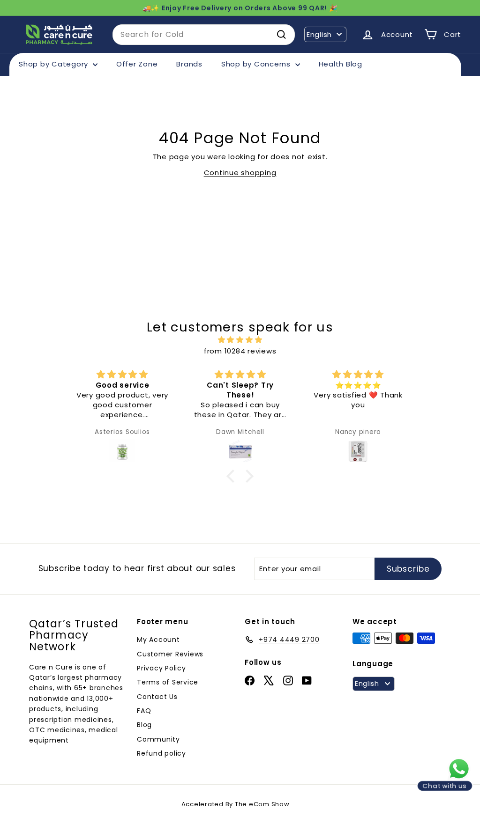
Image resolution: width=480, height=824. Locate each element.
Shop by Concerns (257, 64)
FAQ (144, 710)
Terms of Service (167, 682)
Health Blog (340, 64)
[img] (240, 340)
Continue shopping (240, 172)
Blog (144, 724)
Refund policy (161, 753)
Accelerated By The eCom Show (235, 804)
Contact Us (157, 696)
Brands (189, 64)
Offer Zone (137, 64)
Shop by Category (54, 64)
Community (158, 739)
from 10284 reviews (240, 351)
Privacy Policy (161, 668)
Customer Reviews (170, 654)
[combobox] (203, 34)
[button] (233, 475)
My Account (158, 639)
